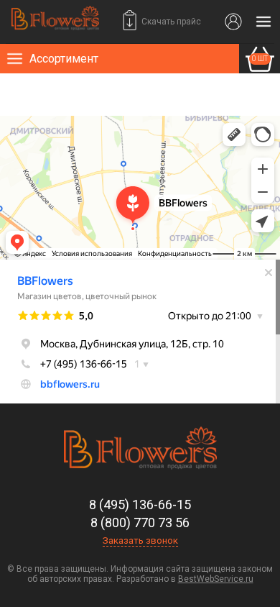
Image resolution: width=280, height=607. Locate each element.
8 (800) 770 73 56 (140, 522)
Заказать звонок (140, 540)
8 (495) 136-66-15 (140, 504)
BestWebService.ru (215, 579)
